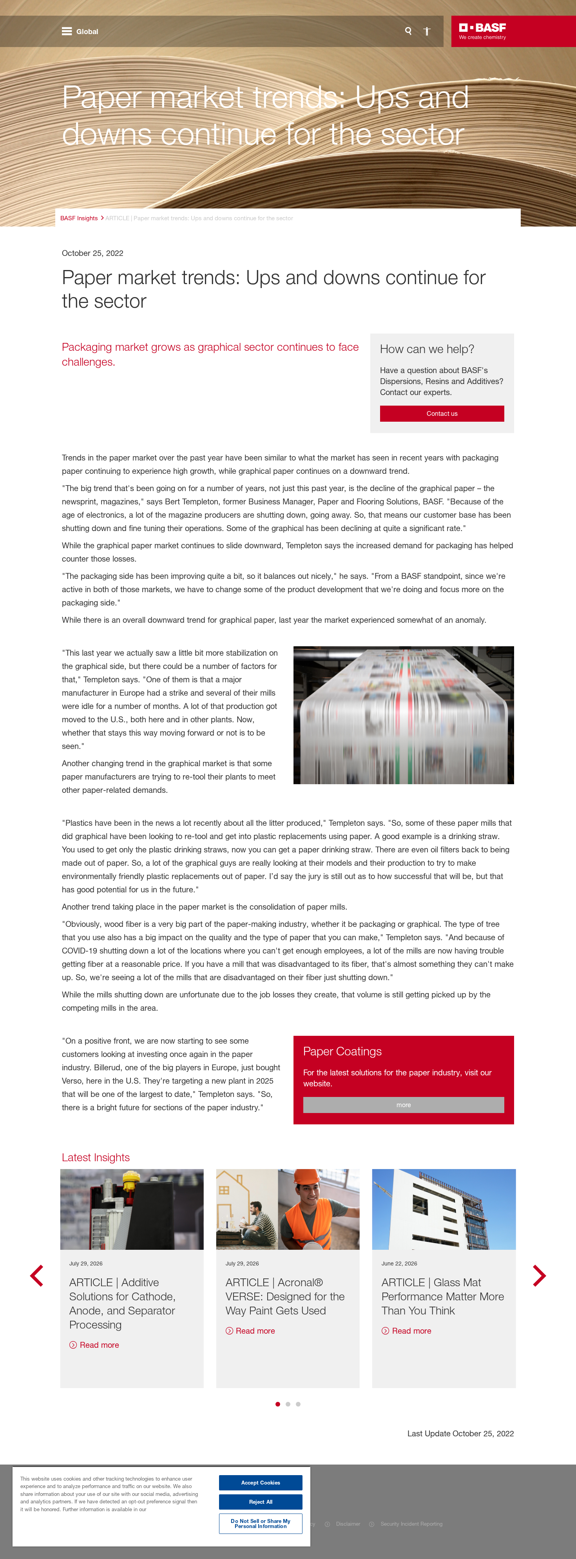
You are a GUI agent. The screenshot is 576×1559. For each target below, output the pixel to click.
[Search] (408, 31)
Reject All (260, 1502)
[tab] (277, 1404)
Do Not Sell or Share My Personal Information (260, 1523)
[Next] (539, 1278)
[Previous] (36, 1278)
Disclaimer (348, 1524)
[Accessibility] (427, 31)
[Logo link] (482, 31)
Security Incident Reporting (411, 1524)
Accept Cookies (260, 1482)
